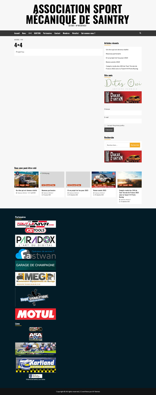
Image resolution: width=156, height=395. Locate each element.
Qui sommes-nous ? (88, 33)
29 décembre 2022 (73, 195)
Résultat (75, 33)
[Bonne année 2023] (104, 180)
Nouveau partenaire (113, 54)
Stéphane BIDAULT (23, 193)
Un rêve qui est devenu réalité (117, 50)
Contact (57, 33)
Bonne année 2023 (113, 62)
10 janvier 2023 (47, 195)
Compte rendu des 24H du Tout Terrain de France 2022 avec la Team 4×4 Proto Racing (122, 67)
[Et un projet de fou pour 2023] (78, 180)
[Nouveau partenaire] (52, 180)
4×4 (30, 33)
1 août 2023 (32, 193)
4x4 (18, 185)
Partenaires (47, 33)
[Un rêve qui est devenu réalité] (26, 180)
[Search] (140, 33)
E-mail (106, 117)
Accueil (17, 33)
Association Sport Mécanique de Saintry (77, 14)
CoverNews (84, 391)
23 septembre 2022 (125, 201)
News (24, 33)
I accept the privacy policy (115, 125)
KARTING (37, 33)
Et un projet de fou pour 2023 (117, 58)
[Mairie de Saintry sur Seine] (35, 376)
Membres (66, 33)
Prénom (107, 109)
